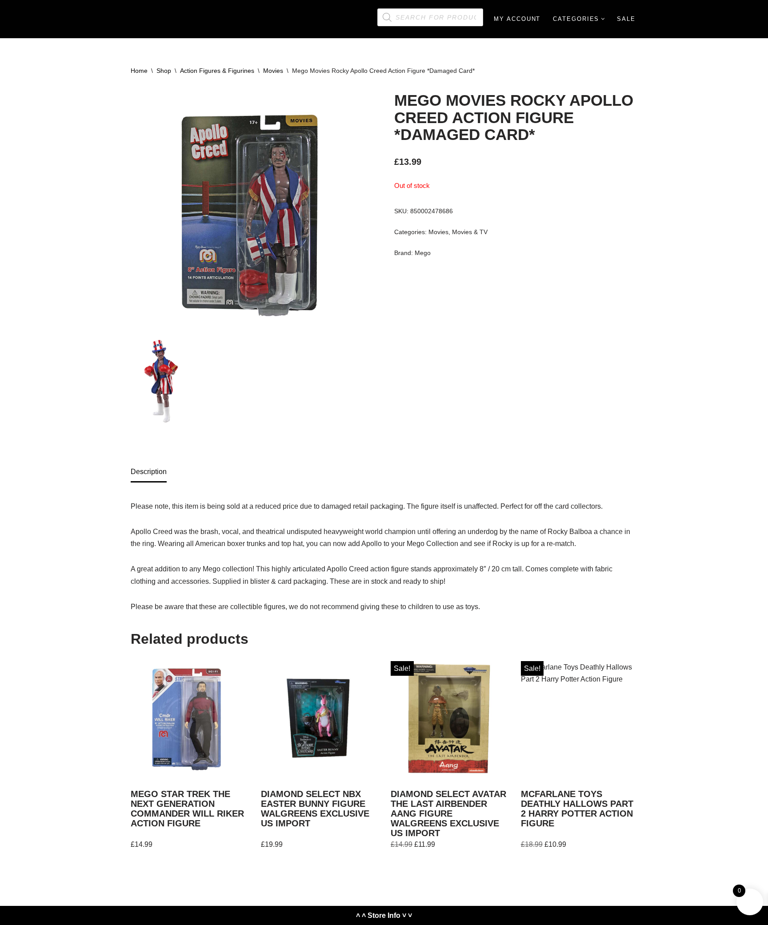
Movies (273, 70)
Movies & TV (470, 231)
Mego (423, 252)
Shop (163, 70)
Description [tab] (149, 471)
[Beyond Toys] (117, 19)
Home (139, 70)
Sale (626, 19)
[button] (602, 18)
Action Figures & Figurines (217, 70)
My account (517, 19)
